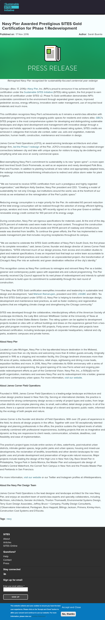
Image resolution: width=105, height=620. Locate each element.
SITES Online (10, 545)
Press (6, 563)
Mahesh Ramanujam (44, 293)
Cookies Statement (39, 616)
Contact (7, 559)
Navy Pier (33, 88)
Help (5, 556)
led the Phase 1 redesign (26, 146)
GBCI (98, 117)
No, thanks (68, 614)
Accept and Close (71, 607)
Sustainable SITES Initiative (38, 92)
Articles (7, 542)
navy (9, 518)
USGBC (82, 293)
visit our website (73, 377)
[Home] (12, 7)
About (6, 538)
